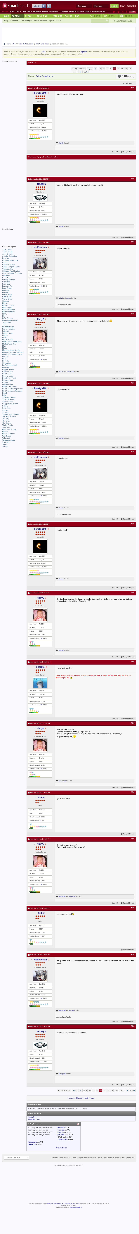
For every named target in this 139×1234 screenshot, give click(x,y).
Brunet (4, 263)
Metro (4, 348)
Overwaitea (6, 363)
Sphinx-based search (76, 1207)
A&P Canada (7, 252)
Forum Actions (40, 21)
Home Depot (7, 307)
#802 (132, 524)
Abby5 (61, 298)
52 (107, 69)
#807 (132, 839)
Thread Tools (127, 83)
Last (84, 72)
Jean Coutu (6, 322)
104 (130, 69)
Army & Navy (7, 254)
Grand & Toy (7, 299)
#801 (132, 452)
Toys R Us (6, 427)
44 (104, 69)
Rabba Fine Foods (9, 387)
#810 (132, 1026)
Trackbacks (62, 1140)
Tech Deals (27, 11)
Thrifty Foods (7, 425)
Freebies (53, 11)
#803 (132, 592)
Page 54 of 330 (79, 69)
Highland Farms (8, 305)
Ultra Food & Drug (9, 429)
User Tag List (32, 62)
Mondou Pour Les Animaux (12, 352)
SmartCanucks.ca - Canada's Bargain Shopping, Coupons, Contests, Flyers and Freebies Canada (90, 1158)
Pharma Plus (7, 374)
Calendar (14, 21)
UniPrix (5, 432)
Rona (4, 395)
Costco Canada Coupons (12, 273)
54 (115, 69)
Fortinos (5, 292)
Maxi (4, 346)
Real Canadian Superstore (12, 389)
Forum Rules (61, 1148)
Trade (129, 16)
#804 (132, 662)
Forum (17, 16)
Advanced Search (125, 21)
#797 (132, 179)
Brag (97, 16)
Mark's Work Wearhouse (11, 342)
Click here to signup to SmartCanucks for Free (43, 157)
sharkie (61, 143)
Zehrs (4, 444)
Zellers (5, 447)
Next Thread (89, 1098)
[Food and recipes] (122, 11)
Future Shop (7, 295)
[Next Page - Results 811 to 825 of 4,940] (80, 71)
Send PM (115, 152)
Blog (6, 16)
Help (122, 6)
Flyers (45, 11)
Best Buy (6, 258)
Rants (88, 11)
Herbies (5, 303)
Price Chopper (7, 376)
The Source (6, 423)
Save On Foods (8, 399)
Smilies (61, 1130)
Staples (5, 410)
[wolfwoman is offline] (40, 263)
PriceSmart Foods (9, 378)
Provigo (5, 382)
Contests (64, 11)
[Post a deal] (132, 11)
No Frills (5, 361)
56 (122, 69)
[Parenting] (126, 11)
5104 (127, 76)
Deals (18, 11)
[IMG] (60, 1132)
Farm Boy (6, 284)
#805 (132, 723)
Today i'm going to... (45, 76)
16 (41, 359)
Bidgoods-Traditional (10, 260)
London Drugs (7, 333)
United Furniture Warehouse (8, 435)
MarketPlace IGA (9, 344)
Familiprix (6, 282)
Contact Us (54, 1158)
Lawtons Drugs (8, 327)
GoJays (41, 184)
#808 (132, 908)
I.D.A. (4, 314)
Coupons (37, 11)
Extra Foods (7, 277)
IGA (3, 316)
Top (77, 16)
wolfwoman (40, 247)
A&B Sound (6, 250)
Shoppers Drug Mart (10, 404)
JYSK (4, 325)
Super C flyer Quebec (10, 414)
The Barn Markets (9, 417)
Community (25, 21)
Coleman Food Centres (11, 271)
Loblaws (5, 331)
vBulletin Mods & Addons (72, 1204)
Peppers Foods (8, 369)
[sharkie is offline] (40, 682)
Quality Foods (7, 384)
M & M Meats (7, 340)
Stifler (41, 797)
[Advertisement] (78, 167)
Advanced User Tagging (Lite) (55, 1204)
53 (111, 69)
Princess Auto (7, 380)
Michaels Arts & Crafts (11, 350)
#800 (132, 383)
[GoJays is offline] (40, 197)
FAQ (6, 21)
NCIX (4, 359)
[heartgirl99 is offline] (40, 110)
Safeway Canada (8, 397)
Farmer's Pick (7, 286)
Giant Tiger (6, 297)
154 (74, 72)
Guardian (5, 301)
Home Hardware (8, 310)
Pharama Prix (7, 372)
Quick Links (54, 21)
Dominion (6, 275)
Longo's (5, 335)
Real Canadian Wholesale (12, 391)
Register (131, 6)
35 (41, 705)
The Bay (5, 419)
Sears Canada (7, 402)
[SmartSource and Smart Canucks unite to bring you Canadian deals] (13, 235)
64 (126, 69)
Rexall (4, 393)
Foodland (5, 290)
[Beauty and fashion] (118, 11)
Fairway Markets (8, 280)
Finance (72, 11)
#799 (132, 314)
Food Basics (7, 288)
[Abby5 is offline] (40, 336)
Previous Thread (75, 1098)
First (90, 69)
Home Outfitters (8, 312)
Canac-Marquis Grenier (11, 267)
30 (41, 286)
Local (112, 16)
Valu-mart (6, 438)
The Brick (6, 421)
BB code (61, 1127)
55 (118, 69)
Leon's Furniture (8, 329)
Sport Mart (6, 408)
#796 (132, 88)
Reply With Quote (128, 152)
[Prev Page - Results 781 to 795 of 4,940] (95, 68)
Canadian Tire (7, 269)
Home (12, 11)
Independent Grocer (10, 320)
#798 (132, 242)
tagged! (31, 1117)
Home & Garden (98, 11)
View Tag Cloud (34, 1119)
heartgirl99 (40, 93)
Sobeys (5, 406)
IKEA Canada (7, 318)
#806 (132, 792)
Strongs (5, 412)
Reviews (80, 11)
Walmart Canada (8, 440)
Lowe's (5, 337)
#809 (132, 954)
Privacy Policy (126, 1158)
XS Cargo (6, 442)
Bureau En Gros (8, 265)
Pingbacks (32, 1142)
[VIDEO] (61, 1135)
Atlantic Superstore (9, 256)
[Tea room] (114, 11)
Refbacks (32, 1144)
